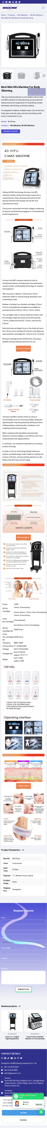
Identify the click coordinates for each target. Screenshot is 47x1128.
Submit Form (23, 989)
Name (3, 918)
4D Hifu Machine (27, 125)
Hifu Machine (15, 125)
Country (3, 938)
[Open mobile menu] (43, 8)
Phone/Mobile (5, 948)
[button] (42, 26)
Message (4, 968)
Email (3, 928)
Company (4, 958)
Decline (23, 1120)
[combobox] (3, 952)
